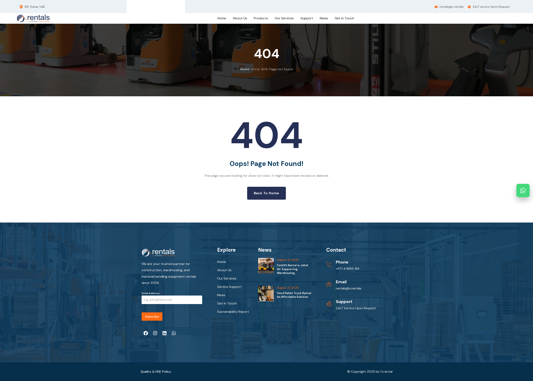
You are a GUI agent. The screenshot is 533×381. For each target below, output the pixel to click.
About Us (224, 270)
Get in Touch (227, 303)
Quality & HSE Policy (156, 371)
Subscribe (152, 316)
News (221, 295)
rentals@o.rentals (451, 7)
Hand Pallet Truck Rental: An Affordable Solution (294, 295)
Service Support (229, 287)
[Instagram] (150, 5)
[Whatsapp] (171, 5)
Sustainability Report (233, 311)
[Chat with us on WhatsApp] (523, 190)
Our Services (226, 278)
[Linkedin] (160, 5)
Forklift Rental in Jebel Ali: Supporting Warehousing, (292, 269)
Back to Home (266, 193)
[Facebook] (140, 5)
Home (244, 69)
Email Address (152, 293)
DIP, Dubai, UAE (34, 7)
